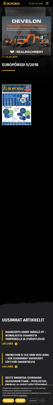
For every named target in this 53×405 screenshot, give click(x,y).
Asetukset (33, 400)
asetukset (23, 395)
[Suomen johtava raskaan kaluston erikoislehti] (11, 3)
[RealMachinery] (26, 34)
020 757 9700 (37, 4)
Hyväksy (8, 400)
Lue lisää (7, 343)
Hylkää (20, 400)
